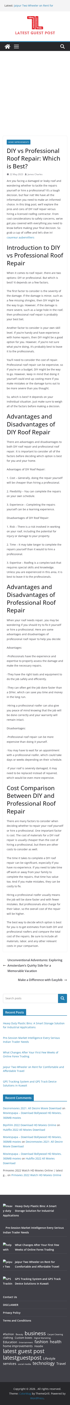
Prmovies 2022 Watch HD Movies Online (36, 1175)
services (9, 1363)
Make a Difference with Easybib (40, 980)
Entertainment (26, 1342)
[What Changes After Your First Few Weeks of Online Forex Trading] (7, 1247)
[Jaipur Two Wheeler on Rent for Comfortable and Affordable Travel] (7, 1264)
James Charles (35, 174)
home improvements (18, 1346)
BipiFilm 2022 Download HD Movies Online (29, 1125)
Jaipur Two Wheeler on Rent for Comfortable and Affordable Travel (35, 7)
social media (24, 1364)
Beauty (19, 1334)
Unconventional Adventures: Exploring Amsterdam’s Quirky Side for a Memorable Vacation (34, 965)
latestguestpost (22, 1357)
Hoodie (38, 1346)
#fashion (8, 1334)
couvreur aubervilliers (20, 237)
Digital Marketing (42, 1338)
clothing (8, 1337)
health (55, 1341)
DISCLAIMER (10, 1305)
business (35, 1333)
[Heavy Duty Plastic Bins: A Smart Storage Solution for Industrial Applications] (7, 1208)
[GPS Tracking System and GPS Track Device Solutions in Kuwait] (7, 1281)
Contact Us (10, 1297)
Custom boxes (23, 1337)
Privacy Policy (12, 1312)
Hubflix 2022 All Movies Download (24, 1129)
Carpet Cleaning (55, 1334)
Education (10, 1342)
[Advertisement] (35, 99)
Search (62, 998)
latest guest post (23, 1351)
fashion (41, 1341)
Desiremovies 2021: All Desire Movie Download (32, 1108)
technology (44, 1363)
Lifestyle (49, 1359)
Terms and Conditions (17, 1320)
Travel (61, 1363)
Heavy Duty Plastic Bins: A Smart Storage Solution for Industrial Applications (30, 1210)
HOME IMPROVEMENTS (18, 142)
